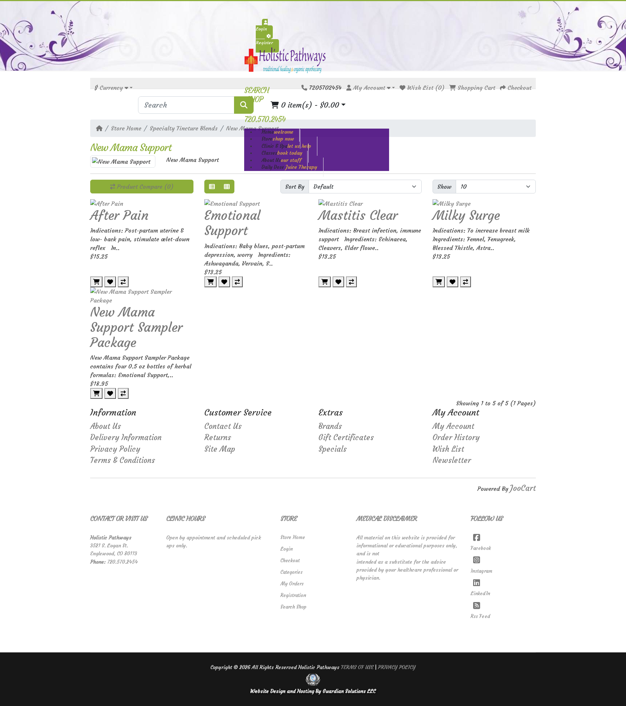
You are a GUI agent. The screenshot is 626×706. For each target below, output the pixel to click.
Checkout (290, 560)
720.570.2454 (122, 562)
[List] (212, 186)
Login (286, 549)
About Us (105, 426)
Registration (293, 595)
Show (444, 186)
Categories (291, 572)
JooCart (523, 488)
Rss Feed (480, 616)
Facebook (481, 548)
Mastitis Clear (358, 216)
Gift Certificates (346, 437)
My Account (453, 426)
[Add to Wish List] (110, 281)
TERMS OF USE (357, 667)
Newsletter (452, 460)
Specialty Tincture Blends (184, 128)
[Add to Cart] (96, 281)
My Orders (292, 584)
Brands (330, 426)
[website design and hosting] (313, 679)
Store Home (126, 128)
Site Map (219, 449)
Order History (456, 437)
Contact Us (223, 426)
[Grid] (226, 186)
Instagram (481, 571)
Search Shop (293, 607)
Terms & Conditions (122, 460)
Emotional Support (232, 223)
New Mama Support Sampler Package (136, 327)
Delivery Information (126, 437)
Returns (217, 437)
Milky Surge (466, 216)
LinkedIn (480, 593)
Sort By (294, 186)
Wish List (448, 449)
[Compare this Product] (123, 281)
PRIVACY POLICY (397, 667)
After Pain (119, 216)
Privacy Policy (115, 449)
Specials (332, 449)
